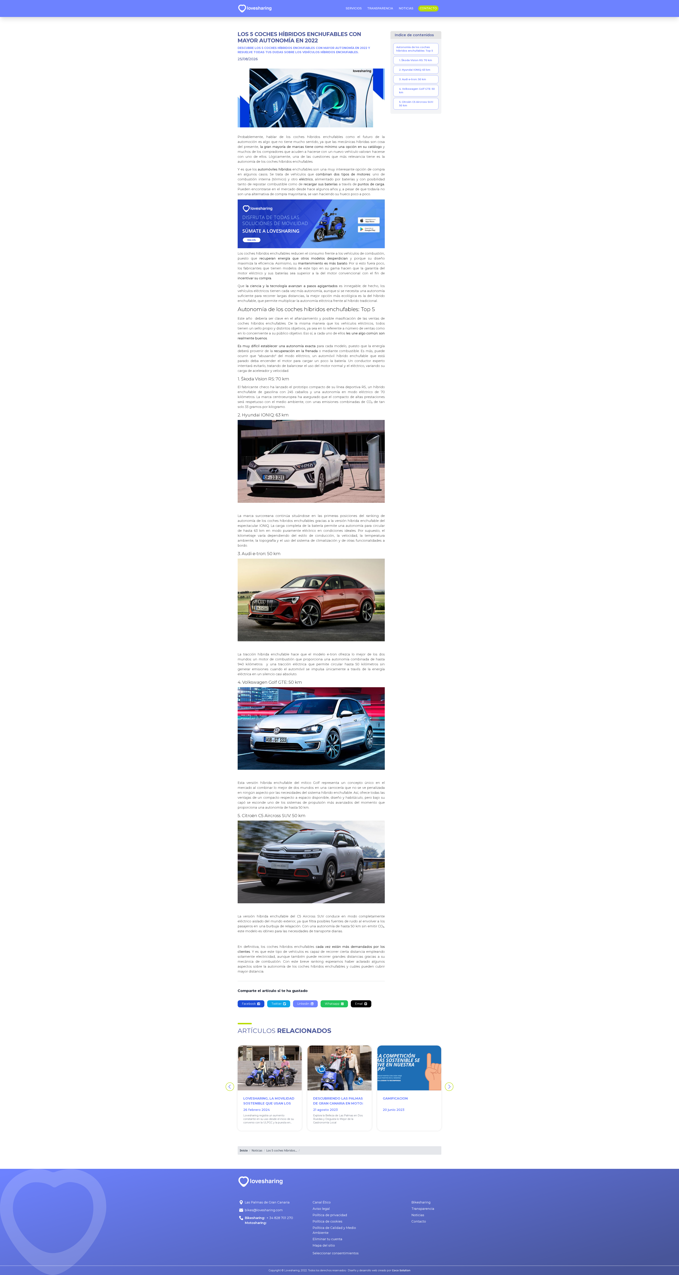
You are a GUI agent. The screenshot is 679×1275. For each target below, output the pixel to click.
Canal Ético (322, 1202)
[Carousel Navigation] (339, 1086)
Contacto (418, 1221)
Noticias (417, 1215)
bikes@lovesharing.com (264, 1210)
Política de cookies (327, 1221)
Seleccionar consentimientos (336, 1253)
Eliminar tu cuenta (327, 1239)
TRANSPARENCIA (380, 8)
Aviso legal (321, 1209)
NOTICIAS (406, 8)
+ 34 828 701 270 (279, 1218)
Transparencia (422, 1209)
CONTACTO (428, 8)
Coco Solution (401, 1270)
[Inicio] (255, 8)
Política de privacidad (330, 1215)
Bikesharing (421, 1202)
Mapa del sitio (324, 1245)
